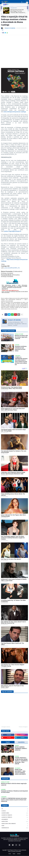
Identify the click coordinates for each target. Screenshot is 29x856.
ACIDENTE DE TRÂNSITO (15, 817)
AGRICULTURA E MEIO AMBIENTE (15, 823)
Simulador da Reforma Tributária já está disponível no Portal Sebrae (21, 348)
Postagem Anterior (6, 726)
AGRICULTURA (15, 821)
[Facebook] (3, 32)
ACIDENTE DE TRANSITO (15, 815)
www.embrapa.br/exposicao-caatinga (14, 111)
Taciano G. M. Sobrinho (14, 320)
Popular (8, 742)
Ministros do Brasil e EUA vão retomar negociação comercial (21, 337)
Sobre (14, 853)
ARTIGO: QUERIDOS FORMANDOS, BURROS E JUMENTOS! (21, 748)
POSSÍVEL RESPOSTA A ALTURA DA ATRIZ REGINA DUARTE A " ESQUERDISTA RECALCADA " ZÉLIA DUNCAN (21, 760)
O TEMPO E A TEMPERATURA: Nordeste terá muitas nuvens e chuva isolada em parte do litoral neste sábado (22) (21, 360)
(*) (15, 808)
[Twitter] (5, 32)
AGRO (15, 825)
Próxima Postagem (23, 726)
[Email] (18, 314)
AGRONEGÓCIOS (15, 827)
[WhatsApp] (7, 32)
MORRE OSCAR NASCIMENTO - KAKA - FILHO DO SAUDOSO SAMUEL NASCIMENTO (20, 772)
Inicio (10, 853)
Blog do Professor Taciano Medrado (18, 850)
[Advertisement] (14, 51)
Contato (18, 853)
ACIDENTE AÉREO (15, 813)
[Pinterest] (15, 314)
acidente (15, 810)
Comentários (21, 742)
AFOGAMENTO (15, 819)
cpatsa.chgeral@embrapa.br (12, 231)
